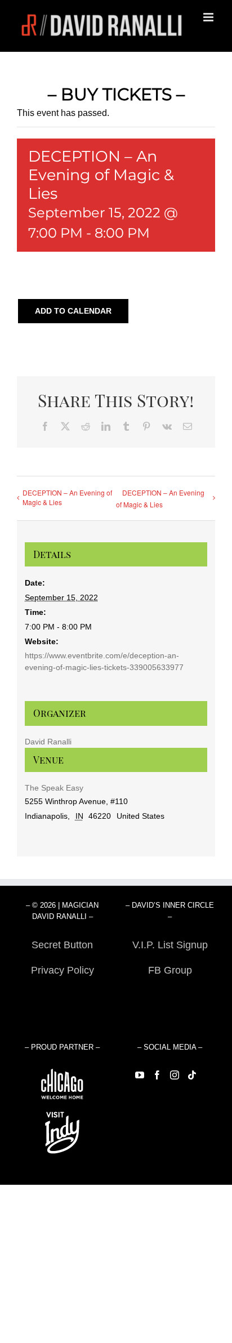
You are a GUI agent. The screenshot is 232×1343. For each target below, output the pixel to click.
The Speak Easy (54, 787)
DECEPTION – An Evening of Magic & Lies (67, 497)
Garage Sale (169, 995)
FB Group (170, 970)
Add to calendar (73, 310)
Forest (62, 995)
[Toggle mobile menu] (209, 17)
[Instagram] (174, 1074)
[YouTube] (139, 1074)
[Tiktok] (192, 1074)
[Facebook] (157, 1074)
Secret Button (62, 945)
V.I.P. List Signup (170, 945)
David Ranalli (48, 741)
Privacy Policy (62, 970)
